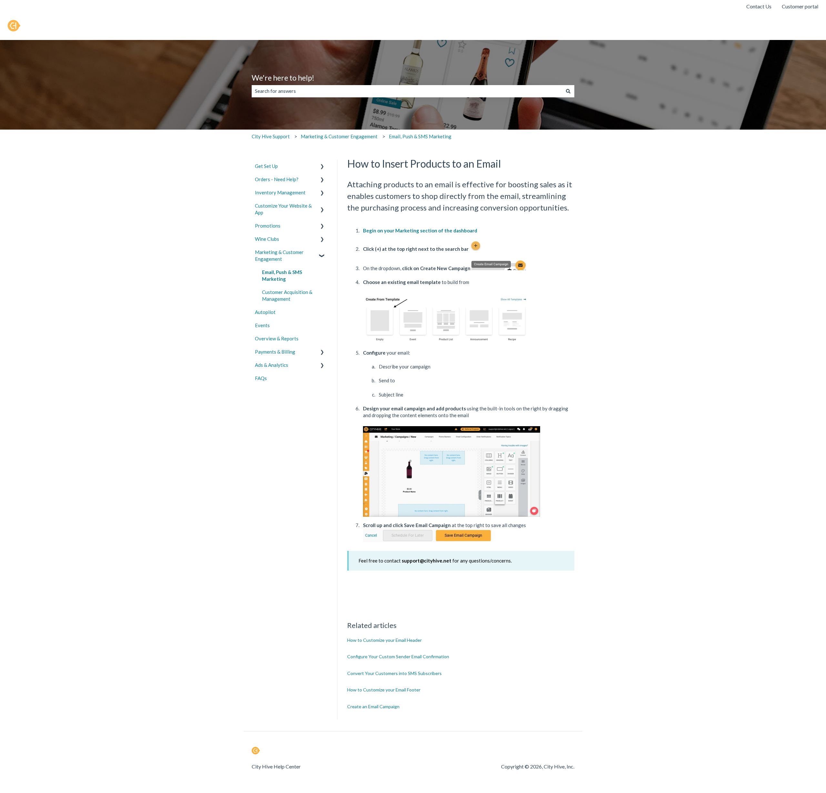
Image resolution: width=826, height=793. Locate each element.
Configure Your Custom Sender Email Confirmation (398, 656)
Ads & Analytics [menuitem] (271, 365)
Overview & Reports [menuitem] (276, 338)
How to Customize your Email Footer (383, 689)
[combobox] (407, 91)
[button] (322, 166)
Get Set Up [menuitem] (266, 166)
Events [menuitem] (262, 325)
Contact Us (758, 6)
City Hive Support (271, 136)
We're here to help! (283, 77)
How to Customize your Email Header (384, 640)
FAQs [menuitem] (261, 378)
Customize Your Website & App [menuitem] (283, 209)
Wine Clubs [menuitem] (267, 239)
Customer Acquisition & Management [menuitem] (287, 295)
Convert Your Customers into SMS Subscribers (394, 673)
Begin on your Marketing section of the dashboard (420, 230)
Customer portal (800, 6)
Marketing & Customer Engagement (339, 136)
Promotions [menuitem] (267, 226)
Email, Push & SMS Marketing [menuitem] (282, 275)
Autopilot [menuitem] (265, 312)
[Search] (568, 91)
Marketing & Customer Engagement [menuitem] (279, 255)
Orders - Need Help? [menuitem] (276, 179)
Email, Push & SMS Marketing (420, 136)
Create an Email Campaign (373, 706)
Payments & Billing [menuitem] (275, 352)
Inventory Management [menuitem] (280, 192)
